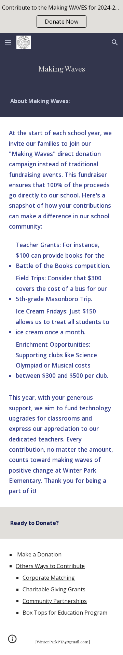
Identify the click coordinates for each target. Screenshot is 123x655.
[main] (61, 68)
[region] (61, 16)
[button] (8, 42)
